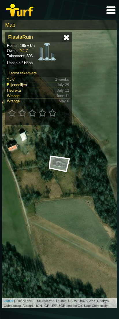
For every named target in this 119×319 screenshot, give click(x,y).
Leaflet (8, 300)
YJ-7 (24, 51)
